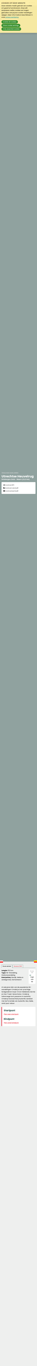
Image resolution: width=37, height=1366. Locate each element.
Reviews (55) (18, 966)
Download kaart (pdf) (11, 491)
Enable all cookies (9, 22)
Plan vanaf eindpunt (11, 1023)
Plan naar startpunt (11, 1014)
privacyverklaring (11, 17)
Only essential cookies (11, 29)
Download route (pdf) (11, 488)
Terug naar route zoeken (10, 473)
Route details (7, 966)
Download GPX (9, 485)
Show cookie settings (11, 25)
